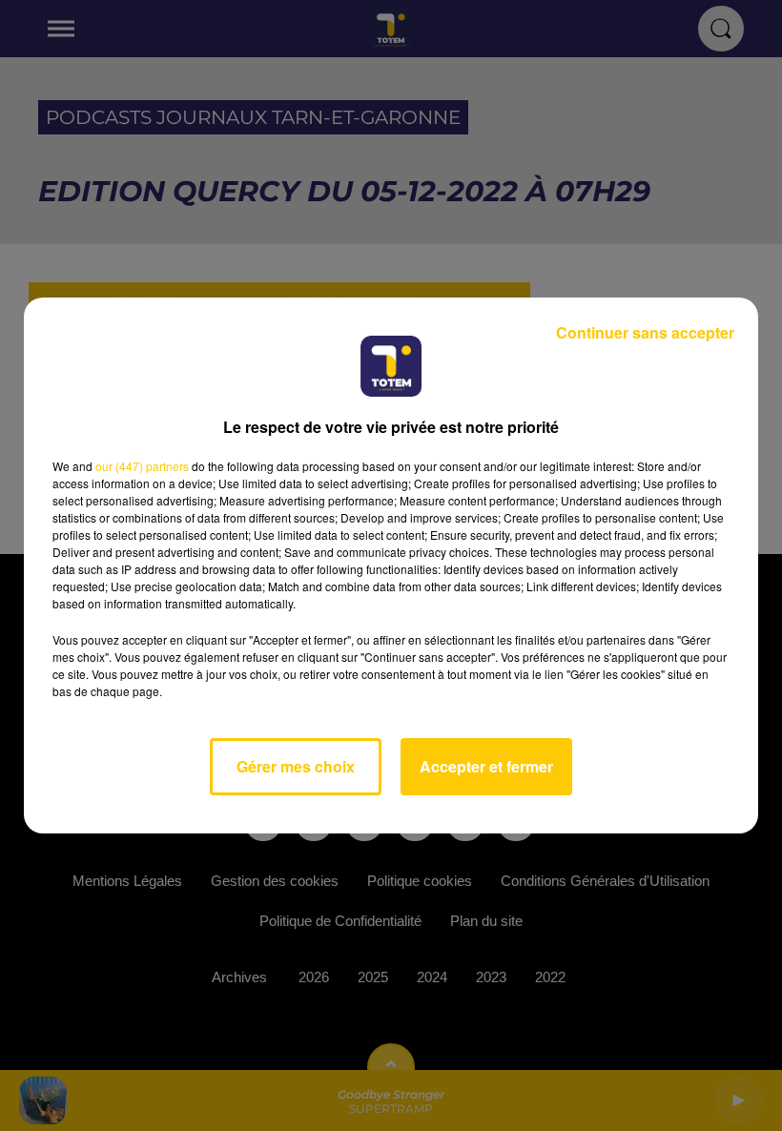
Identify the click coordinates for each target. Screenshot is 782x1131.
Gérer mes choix (296, 766)
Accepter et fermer (486, 766)
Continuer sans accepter (645, 332)
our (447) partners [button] (142, 466)
